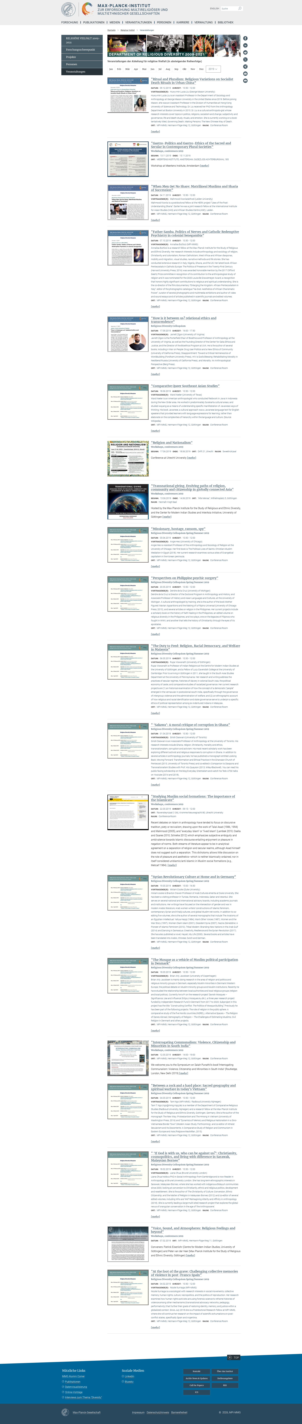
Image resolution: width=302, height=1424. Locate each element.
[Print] (245, 80)
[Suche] (240, 8)
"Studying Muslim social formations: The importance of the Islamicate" (193, 798)
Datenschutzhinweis (158, 1412)
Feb (119, 69)
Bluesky (129, 1381)
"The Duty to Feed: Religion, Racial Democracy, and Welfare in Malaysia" (195, 647)
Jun (152, 69)
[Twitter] (245, 59)
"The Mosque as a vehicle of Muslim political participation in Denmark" (194, 961)
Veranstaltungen (75, 71)
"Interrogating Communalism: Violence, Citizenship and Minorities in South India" (193, 1044)
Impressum (138, 1412)
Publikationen (72, 1381)
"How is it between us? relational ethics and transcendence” (183, 320)
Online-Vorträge (73, 1392)
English (214, 8)
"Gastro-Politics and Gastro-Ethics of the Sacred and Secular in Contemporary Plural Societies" (191, 145)
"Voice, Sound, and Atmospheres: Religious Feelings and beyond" (193, 1230)
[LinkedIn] (245, 45)
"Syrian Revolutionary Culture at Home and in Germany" (193, 877)
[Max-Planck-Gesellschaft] (67, 1412)
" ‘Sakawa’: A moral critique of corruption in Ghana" (190, 725)
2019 (211, 69)
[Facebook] (245, 38)
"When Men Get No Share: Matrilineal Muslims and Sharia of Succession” (194, 188)
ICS (196, 1392)
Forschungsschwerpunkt (80, 49)
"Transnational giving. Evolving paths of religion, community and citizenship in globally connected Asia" (192, 487)
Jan (111, 69)
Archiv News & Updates (197, 1378)
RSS (225, 1385)
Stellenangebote (225, 1378)
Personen (71, 64)
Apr (136, 69)
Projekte (71, 57)
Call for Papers (197, 1385)
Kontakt (196, 1371)
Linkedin (129, 1376)
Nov (193, 69)
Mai (144, 69)
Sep (176, 69)
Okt (184, 69)
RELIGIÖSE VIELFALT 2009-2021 (83, 40)
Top (236, 1357)
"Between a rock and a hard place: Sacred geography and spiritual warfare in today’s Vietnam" (193, 1087)
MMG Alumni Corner (73, 1376)
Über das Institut (225, 1371)
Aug (168, 69)
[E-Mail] (245, 73)
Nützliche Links (73, 1370)
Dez (201, 69)
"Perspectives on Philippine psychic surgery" (184, 578)
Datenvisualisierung (76, 1386)
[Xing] (245, 66)
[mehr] (155, 131)
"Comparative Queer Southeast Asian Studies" (185, 386)
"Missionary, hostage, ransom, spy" (178, 529)
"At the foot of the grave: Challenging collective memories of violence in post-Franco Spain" (194, 1273)
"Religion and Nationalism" (172, 443)
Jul (160, 69)
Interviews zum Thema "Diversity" (83, 1397)
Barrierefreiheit (179, 1412)
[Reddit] (245, 52)
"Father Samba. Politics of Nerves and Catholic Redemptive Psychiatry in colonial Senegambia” (195, 233)
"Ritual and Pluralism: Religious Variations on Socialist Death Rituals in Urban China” (192, 81)
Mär (127, 69)
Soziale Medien (133, 1370)
